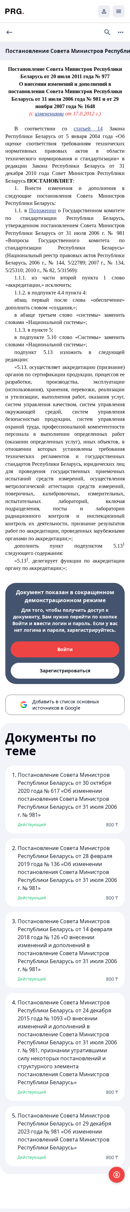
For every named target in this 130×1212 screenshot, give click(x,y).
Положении (42, 210)
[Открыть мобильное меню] (119, 11)
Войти (65, 649)
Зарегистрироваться (65, 670)
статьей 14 (88, 128)
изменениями (49, 113)
